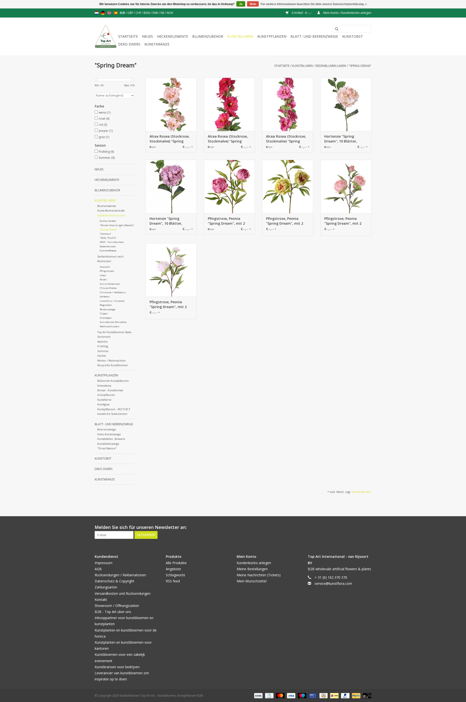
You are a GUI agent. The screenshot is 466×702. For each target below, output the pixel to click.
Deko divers (129, 44)
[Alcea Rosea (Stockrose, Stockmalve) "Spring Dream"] (171, 104)
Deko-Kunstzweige (109, 434)
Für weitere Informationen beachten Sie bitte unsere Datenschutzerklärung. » (314, 4)
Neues (147, 36)
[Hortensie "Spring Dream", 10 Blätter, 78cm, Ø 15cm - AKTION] (345, 104)
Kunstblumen (240, 36)
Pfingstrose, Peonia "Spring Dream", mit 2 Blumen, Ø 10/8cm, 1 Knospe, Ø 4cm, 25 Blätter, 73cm (226, 221)
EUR (123, 13)
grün (104, 137)
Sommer (107, 158)
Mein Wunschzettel (251, 581)
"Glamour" (105, 233)
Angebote (173, 569)
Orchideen (106, 318)
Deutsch (103, 13)
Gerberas (105, 296)
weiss (104, 112)
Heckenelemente (172, 36)
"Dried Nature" (107, 448)
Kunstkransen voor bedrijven (117, 667)
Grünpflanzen (106, 395)
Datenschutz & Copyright (114, 581)
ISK (162, 13)
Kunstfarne (104, 399)
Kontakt (101, 599)
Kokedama (104, 385)
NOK (170, 13)
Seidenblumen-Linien (330, 66)
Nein (253, 4)
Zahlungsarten (106, 587)
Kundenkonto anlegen (254, 562)
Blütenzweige (107, 309)
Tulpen (104, 313)
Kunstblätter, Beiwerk (111, 439)
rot (103, 125)
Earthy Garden (108, 220)
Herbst (101, 355)
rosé (104, 118)
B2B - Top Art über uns (113, 611)
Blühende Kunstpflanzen (113, 380)
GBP (130, 13)
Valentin (102, 341)
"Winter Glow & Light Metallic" (117, 225)
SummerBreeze (108, 250)
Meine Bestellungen (252, 569)
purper (106, 131)
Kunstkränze (156, 44)
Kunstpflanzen (271, 36)
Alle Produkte (176, 562)
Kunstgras (103, 404)
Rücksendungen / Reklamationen (120, 575)
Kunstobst (352, 36)
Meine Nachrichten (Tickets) (259, 575)
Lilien (103, 275)
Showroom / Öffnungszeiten (117, 605)
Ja (240, 4)
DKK (155, 13)
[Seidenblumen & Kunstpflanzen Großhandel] (106, 36)
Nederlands (97, 13)
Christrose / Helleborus (113, 292)
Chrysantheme (108, 288)
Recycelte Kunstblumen (112, 365)
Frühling (106, 152)
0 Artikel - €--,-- (301, 13)
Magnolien (106, 305)
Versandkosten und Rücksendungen (122, 593)
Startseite (128, 36)
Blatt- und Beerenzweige (314, 36)
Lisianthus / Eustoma (112, 300)
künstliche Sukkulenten (112, 414)
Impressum (103, 562)
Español (115, 13)
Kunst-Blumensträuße (111, 210)
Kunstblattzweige (108, 443)
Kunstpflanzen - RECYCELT (113, 409)
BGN (147, 13)
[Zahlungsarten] (257, 695)
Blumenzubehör (207, 36)
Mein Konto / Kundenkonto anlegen (347, 13)
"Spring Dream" (360, 66)
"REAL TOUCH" (108, 238)
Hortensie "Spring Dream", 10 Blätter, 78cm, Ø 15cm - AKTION (344, 139)
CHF (139, 13)
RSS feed (173, 581)
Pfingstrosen (107, 271)
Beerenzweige (106, 429)
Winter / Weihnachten (111, 360)
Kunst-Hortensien (110, 283)
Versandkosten (361, 492)
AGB (98, 569)
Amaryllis (105, 266)
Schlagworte (175, 575)
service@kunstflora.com (333, 583)
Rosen (103, 279)
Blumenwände (106, 206)
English (109, 13)
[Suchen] (335, 29)
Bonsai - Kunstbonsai (110, 390)
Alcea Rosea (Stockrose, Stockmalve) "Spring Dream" (170, 139)
